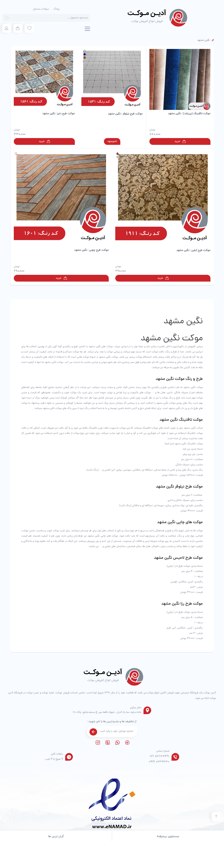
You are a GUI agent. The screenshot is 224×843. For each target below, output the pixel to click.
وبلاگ (56, 9)
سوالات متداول (41, 9)
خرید (177, 141)
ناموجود (112, 141)
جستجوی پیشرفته (168, 836)
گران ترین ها (56, 836)
